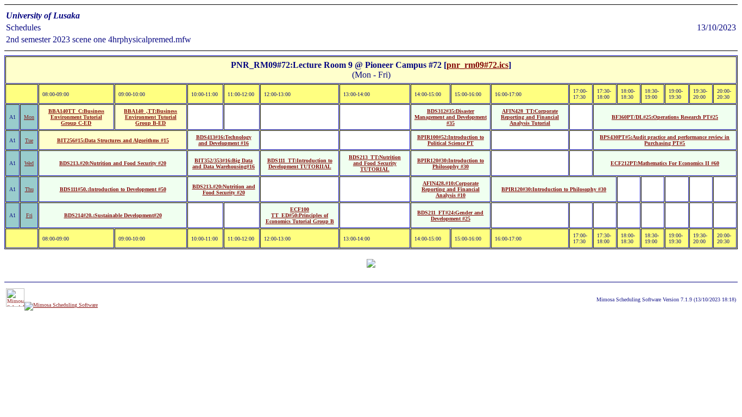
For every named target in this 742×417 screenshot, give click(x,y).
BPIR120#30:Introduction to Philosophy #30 (450, 163)
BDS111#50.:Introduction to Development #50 (113, 189)
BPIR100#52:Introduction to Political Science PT (450, 140)
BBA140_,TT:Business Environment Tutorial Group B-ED (150, 117)
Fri (29, 215)
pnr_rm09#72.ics (477, 65)
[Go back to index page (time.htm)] (371, 264)
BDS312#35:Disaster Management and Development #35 (450, 117)
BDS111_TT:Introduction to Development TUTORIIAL (299, 163)
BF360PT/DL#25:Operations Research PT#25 (665, 117)
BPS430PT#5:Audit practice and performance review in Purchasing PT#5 (665, 140)
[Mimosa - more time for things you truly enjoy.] (15, 305)
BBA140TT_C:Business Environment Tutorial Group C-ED (76, 117)
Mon (29, 117)
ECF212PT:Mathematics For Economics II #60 (665, 163)
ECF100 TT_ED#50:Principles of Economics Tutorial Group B (300, 215)
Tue (29, 140)
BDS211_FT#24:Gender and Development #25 (450, 216)
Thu (29, 189)
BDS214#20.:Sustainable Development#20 (113, 215)
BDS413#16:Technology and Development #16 (223, 140)
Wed (29, 163)
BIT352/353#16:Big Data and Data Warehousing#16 (223, 163)
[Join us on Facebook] (61, 305)
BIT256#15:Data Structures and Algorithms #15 (113, 140)
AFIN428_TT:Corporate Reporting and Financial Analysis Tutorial (530, 117)
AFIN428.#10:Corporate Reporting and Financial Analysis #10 (451, 189)
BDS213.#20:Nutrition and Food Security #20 (112, 163)
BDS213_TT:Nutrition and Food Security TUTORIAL (375, 163)
